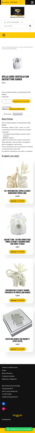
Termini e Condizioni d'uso (10, 367)
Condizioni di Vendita (8, 376)
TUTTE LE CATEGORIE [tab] (12, 22)
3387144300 (13, 2)
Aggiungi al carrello (21, 101)
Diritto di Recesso (7, 373)
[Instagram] (3, 408)
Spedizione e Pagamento (9, 379)
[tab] (32, 2)
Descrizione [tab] (7, 114)
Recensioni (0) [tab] (17, 114)
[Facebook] (3, 403)
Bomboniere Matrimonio (12, 47)
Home (3, 47)
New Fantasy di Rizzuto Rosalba (17, 17)
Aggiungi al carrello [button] (17, 201)
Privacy (4, 370)
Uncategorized (6, 419)
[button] (19, 429)
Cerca (30, 25)
